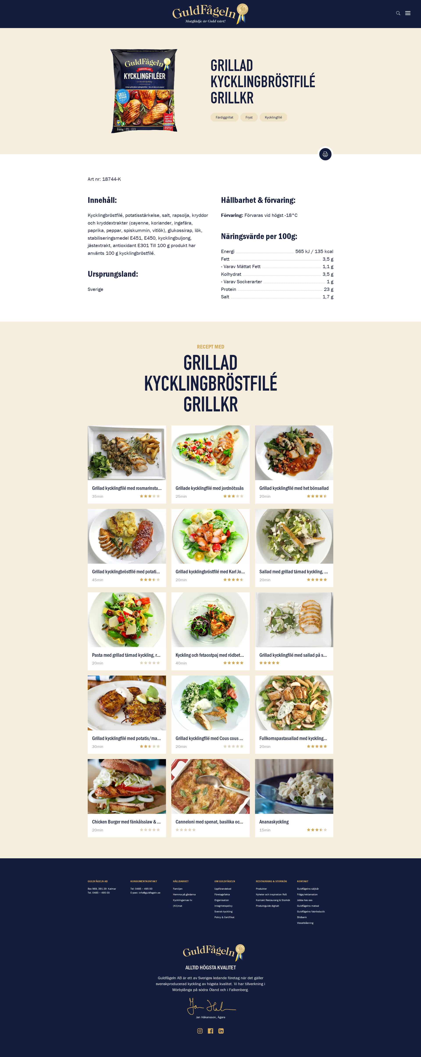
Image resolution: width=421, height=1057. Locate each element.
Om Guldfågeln (224, 881)
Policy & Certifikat (224, 917)
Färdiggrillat (224, 117)
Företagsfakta (222, 894)
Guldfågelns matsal (308, 905)
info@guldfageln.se (149, 892)
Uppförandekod (222, 888)
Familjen (178, 888)
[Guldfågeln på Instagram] (200, 1031)
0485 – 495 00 (101, 892)
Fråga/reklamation (307, 894)
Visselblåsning (305, 922)
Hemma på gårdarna (184, 894)
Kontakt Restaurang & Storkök (273, 900)
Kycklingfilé (273, 117)
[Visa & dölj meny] (407, 13)
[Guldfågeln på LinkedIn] (221, 1031)
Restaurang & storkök (271, 881)
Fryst (249, 117)
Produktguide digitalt (267, 905)
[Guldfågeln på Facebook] (210, 1031)
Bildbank (302, 917)
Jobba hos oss (304, 900)
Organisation (221, 900)
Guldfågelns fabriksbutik (311, 911)
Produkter (261, 888)
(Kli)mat (177, 905)
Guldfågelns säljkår (308, 888)
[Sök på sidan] (398, 13)
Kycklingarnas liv (182, 900)
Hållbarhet (181, 881)
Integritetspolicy (223, 905)
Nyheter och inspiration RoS (271, 894)
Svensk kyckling (223, 911)
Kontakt (302, 881)
